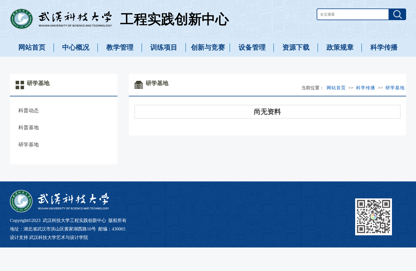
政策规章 (340, 47)
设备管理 (252, 47)
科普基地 (28, 127)
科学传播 (384, 47)
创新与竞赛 (208, 47)
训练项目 (163, 47)
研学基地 (28, 144)
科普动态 (28, 110)
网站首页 (32, 47)
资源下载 (296, 47)
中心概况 (75, 47)
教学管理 (120, 47)
